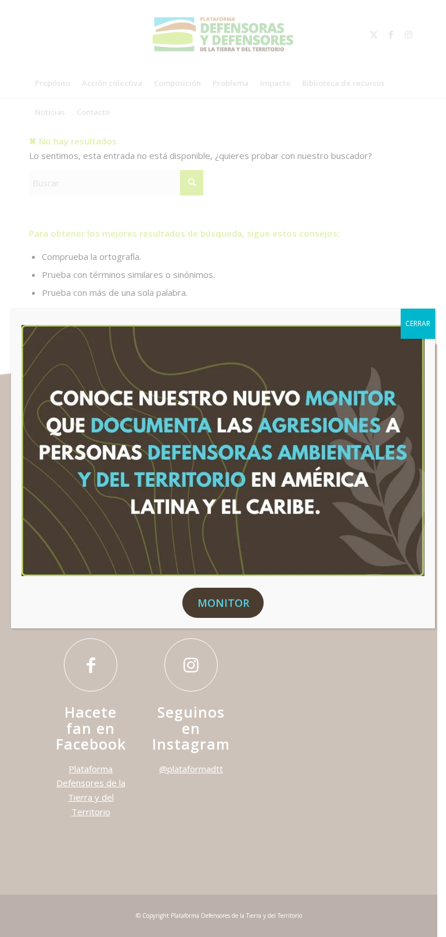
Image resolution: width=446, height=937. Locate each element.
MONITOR (223, 603)
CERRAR (417, 323)
